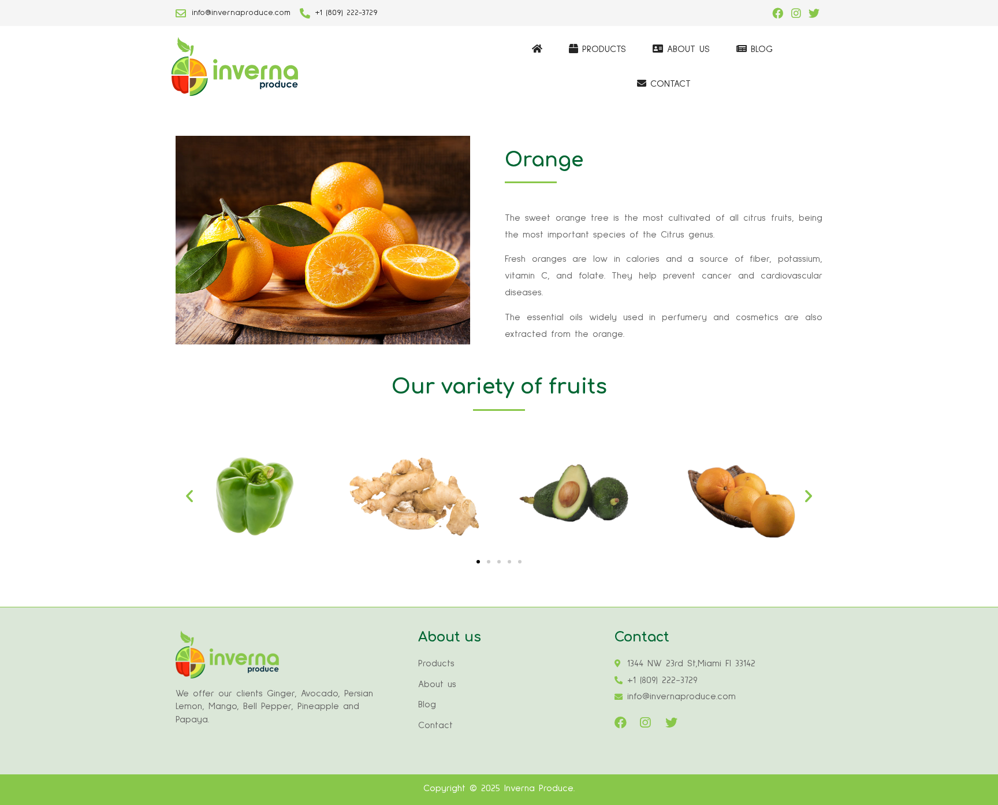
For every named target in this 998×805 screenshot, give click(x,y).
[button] (478, 561)
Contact (668, 83)
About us (686, 49)
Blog (760, 49)
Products (602, 49)
